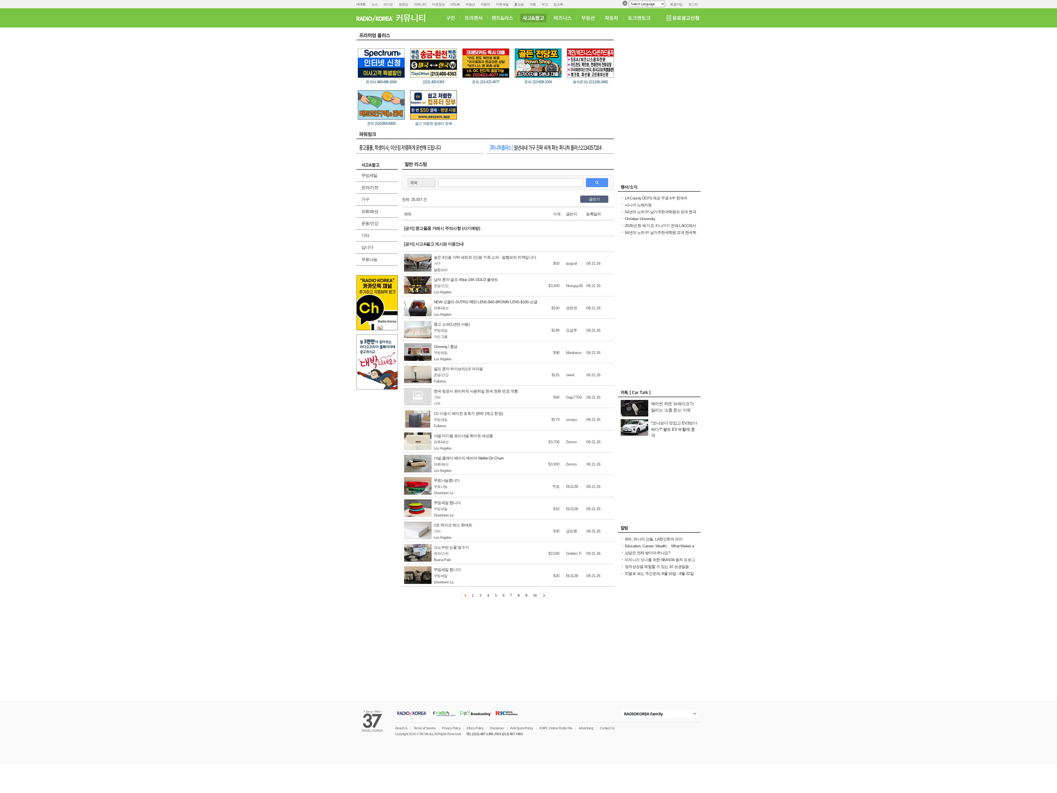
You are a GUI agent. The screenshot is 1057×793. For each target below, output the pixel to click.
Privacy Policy (451, 728)
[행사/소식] (659, 188)
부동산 (470, 4)
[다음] (544, 595)
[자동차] (611, 18)
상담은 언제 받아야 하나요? (647, 553)
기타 (365, 235)
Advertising (586, 728)
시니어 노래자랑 (638, 205)
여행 (533, 4)
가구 (365, 199)
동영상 (403, 4)
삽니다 (367, 247)
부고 (544, 4)
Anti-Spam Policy (521, 728)
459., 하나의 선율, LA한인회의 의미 (653, 539)
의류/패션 (369, 211)
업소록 (558, 4)
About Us (401, 728)
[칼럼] (659, 529)
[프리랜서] (473, 18)
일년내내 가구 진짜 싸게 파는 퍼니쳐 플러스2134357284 (545, 147)
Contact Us (607, 728)
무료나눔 (369, 259)
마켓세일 (502, 4)
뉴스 (375, 4)
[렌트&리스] (502, 18)
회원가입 (676, 4)
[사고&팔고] (533, 18)
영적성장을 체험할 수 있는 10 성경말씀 (657, 566)
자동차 (485, 4)
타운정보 (438, 4)
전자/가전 (369, 187)
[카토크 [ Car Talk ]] (659, 394)
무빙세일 (369, 175)
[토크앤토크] (639, 18)
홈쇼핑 (519, 4)
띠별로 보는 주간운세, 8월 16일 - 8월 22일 (659, 573)
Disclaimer (497, 728)
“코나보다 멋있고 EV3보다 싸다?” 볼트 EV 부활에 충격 (674, 429)
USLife (455, 4)
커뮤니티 (420, 4)
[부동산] (588, 18)
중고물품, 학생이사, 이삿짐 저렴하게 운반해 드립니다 (400, 147)
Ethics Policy (475, 728)
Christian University (640, 218)
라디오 (388, 4)
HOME (361, 4)
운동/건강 (369, 223)
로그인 (693, 4)
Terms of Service (425, 728)
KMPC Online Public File (555, 728)
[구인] (450, 18)
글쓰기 (594, 199)
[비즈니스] (563, 18)
